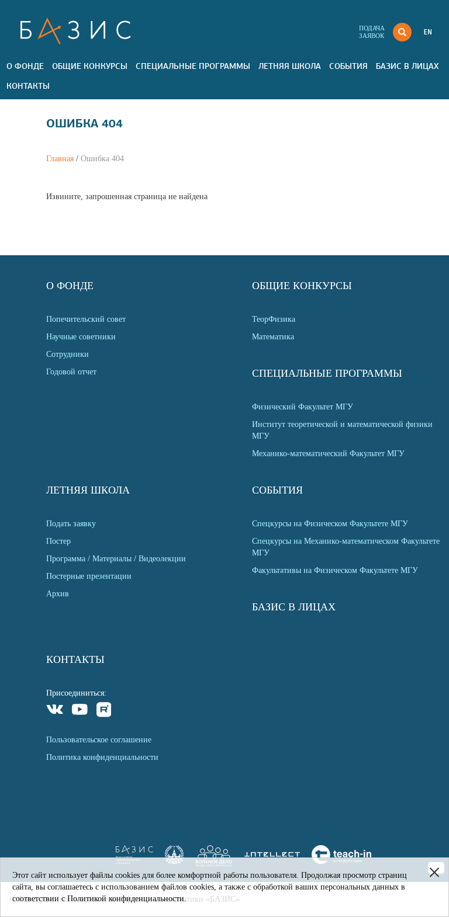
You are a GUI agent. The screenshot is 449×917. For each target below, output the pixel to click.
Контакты (28, 86)
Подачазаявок (372, 32)
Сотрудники (67, 354)
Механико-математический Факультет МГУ (328, 453)
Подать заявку (71, 523)
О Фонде (25, 66)
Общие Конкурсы (89, 66)
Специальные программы (193, 66)
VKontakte (55, 711)
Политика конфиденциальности (102, 757)
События (348, 66)
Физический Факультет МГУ (302, 406)
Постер (58, 541)
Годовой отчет (71, 371)
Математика (273, 336)
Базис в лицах (407, 66)
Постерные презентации (89, 576)
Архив (57, 593)
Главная (60, 158)
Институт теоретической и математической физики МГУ (342, 430)
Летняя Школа (289, 66)
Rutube (104, 711)
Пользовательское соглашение (98, 739)
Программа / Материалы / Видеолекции (116, 558)
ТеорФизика (273, 319)
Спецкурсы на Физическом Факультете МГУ (330, 523)
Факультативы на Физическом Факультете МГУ (335, 570)
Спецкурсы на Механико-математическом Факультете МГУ (346, 547)
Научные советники (81, 336)
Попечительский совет (86, 319)
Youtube (80, 711)
